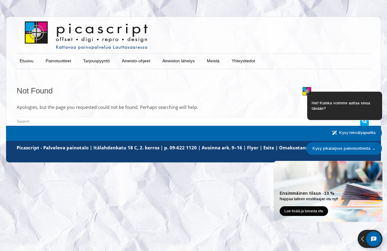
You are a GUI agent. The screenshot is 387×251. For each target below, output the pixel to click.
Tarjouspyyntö (96, 60)
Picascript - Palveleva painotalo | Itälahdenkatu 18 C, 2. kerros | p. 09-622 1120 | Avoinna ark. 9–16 (129, 148)
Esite (268, 148)
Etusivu (27, 60)
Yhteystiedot (243, 60)
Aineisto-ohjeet (136, 60)
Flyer (253, 148)
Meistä (213, 60)
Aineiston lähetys (178, 60)
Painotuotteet (58, 60)
